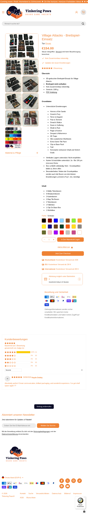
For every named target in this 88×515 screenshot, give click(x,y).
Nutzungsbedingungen (42, 431)
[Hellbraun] (68, 221)
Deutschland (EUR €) (13, 478)
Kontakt (23, 493)
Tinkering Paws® (8, 496)
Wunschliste (31, 498)
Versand (59, 52)
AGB (22, 498)
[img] (17, 377)
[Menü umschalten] (3, 12)
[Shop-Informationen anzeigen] (79, 279)
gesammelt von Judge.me (14, 348)
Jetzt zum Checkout (62, 253)
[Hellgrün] (74, 221)
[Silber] (68, 232)
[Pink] (50, 232)
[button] (47, 68)
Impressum (77, 493)
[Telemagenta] (74, 232)
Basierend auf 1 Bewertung (15, 346)
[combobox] (44, 23)
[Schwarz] (44, 221)
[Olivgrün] (44, 232)
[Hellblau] (62, 221)
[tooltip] (72, 247)
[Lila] (56, 232)
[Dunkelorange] (68, 226)
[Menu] (84, 497)
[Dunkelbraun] (56, 226)
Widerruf (67, 493)
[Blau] (56, 221)
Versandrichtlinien (42, 493)
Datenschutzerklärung (10, 434)
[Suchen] (83, 23)
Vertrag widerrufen (44, 407)
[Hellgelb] (44, 226)
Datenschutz (56, 493)
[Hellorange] (80, 221)
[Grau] (80, 226)
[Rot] (62, 232)
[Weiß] (80, 232)
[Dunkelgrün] (62, 226)
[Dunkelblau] (50, 226)
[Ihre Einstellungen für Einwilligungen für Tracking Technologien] (84, 511)
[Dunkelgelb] (74, 226)
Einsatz (48, 43)
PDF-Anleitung (51, 92)
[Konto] (76, 12)
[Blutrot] (50, 221)
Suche (30, 493)
